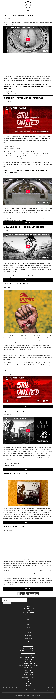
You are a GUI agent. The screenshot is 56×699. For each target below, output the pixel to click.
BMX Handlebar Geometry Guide (28, 657)
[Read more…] (28, 222)
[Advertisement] (28, 64)
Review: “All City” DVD (15, 474)
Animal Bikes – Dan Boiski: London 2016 (23, 227)
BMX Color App (28, 610)
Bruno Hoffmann (44, 86)
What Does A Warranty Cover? (28, 653)
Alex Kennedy (7, 88)
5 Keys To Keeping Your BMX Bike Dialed (28, 665)
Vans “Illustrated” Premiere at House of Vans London (25, 171)
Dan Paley (30, 86)
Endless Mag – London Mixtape (19, 15)
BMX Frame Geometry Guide (28, 655)
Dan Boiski (26, 84)
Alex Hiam (24, 86)
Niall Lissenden (17, 86)
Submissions (28, 615)
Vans (20, 208)
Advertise (28, 617)
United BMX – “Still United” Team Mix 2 (23, 98)
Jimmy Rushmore (28, 138)
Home (28, 606)
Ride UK (24, 220)
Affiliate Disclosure (28, 638)
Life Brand (28, 685)
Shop (28, 641)
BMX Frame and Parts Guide (28, 663)
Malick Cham (36, 86)
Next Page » (33, 593)
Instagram (28, 630)
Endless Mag (25, 78)
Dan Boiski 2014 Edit (13, 527)
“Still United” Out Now (15, 284)
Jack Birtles (45, 138)
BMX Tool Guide (28, 659)
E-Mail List (28, 633)
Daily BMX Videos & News (28, 608)
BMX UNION (28, 4)
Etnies (28, 681)
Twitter (28, 624)
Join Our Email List (28, 648)
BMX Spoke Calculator (28, 612)
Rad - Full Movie (28, 667)
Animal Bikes (27, 265)
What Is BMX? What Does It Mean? (28, 651)
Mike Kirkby (41, 84)
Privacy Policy (28, 635)
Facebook (28, 621)
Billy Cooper (20, 84)
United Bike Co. (37, 336)
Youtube (28, 627)
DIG (5, 166)
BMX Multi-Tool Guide (28, 661)
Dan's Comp (28, 683)
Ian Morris (20, 138)
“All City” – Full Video (15, 411)
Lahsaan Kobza (34, 84)
